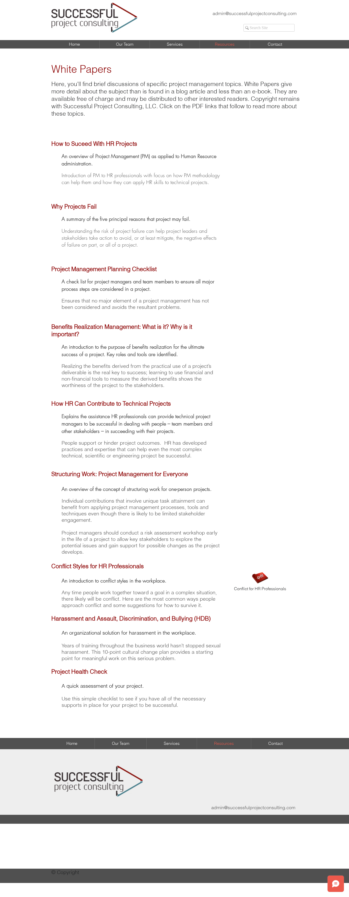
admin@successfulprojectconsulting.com (255, 13)
